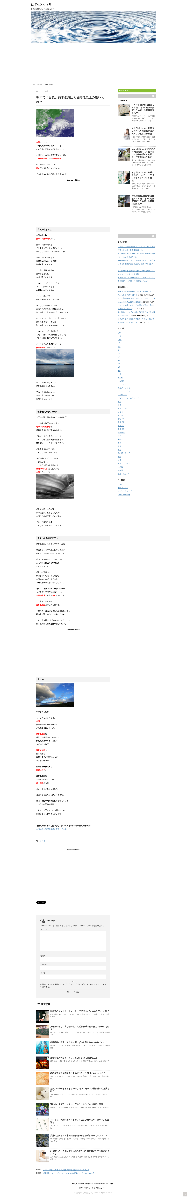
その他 (42, 841)
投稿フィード (123, 488)
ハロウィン (122, 395)
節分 (119, 457)
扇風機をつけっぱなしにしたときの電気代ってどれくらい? (68, 1173)
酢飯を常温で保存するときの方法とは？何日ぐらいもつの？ (77, 1073)
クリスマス (122, 384)
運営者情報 (49, 84)
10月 (119, 333)
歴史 (119, 450)
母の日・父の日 (124, 453)
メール (43, 964)
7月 (119, 364)
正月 (119, 446)
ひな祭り (121, 381)
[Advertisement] (93, 62)
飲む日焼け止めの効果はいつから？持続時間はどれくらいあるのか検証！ (143, 131)
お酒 (119, 374)
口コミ (120, 412)
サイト (43, 973)
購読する (124, 91)
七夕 (119, 402)
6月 (119, 360)
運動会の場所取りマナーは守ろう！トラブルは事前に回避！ (77, 1104)
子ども (120, 415)
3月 (119, 350)
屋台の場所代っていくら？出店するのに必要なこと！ (74, 1058)
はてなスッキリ (41, 4)
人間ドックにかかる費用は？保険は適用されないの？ (66, 1170)
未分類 (120, 439)
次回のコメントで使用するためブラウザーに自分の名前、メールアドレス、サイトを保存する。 (73, 985)
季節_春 (121, 426)
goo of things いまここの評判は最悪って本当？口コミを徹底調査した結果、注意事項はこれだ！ (136, 263)
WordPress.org (124, 495)
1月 (119, 343)
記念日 (120, 467)
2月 (119, 347)
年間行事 (121, 433)
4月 (119, 353)
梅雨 (119, 443)
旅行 (119, 436)
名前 (42, 956)
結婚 (119, 460)
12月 (119, 340)
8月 (119, 367)
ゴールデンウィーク (126, 391)
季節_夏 (121, 422)
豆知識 (120, 470)
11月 (119, 336)
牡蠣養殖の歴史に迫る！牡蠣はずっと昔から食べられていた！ (78, 1042)
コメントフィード (125, 491)
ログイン (121, 484)
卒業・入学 (122, 408)
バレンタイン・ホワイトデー (129, 398)
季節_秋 (121, 429)
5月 (119, 357)
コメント (43, 929)
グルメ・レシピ (124, 388)
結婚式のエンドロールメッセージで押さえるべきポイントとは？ (79, 1011)
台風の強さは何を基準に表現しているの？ (53, 829)
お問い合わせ (37, 84)
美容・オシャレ (124, 463)
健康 (119, 405)
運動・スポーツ (124, 474)
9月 (119, 371)
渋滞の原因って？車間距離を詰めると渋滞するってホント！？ (78, 1135)
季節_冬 (121, 419)
